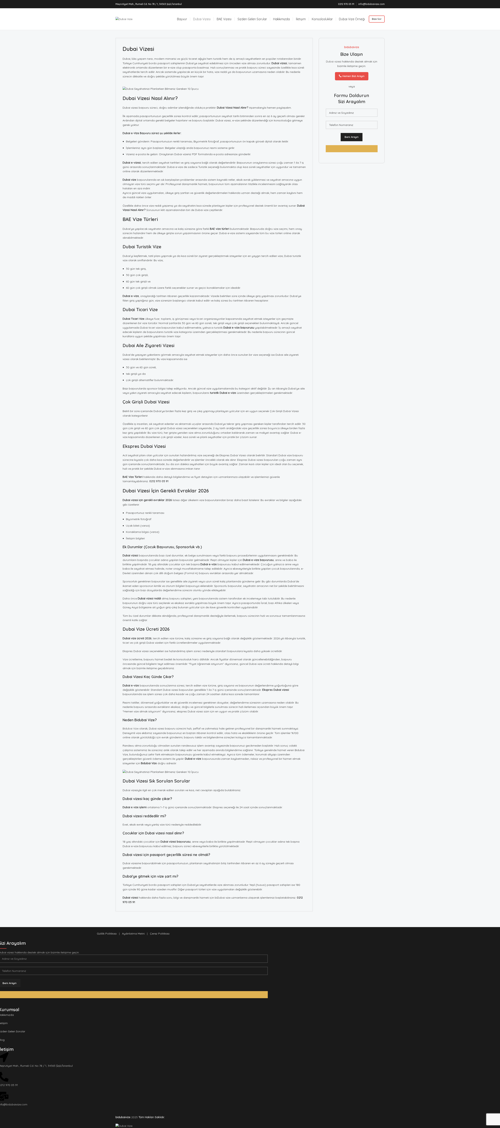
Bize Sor (377, 18)
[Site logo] (124, 19)
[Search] (171, 19)
